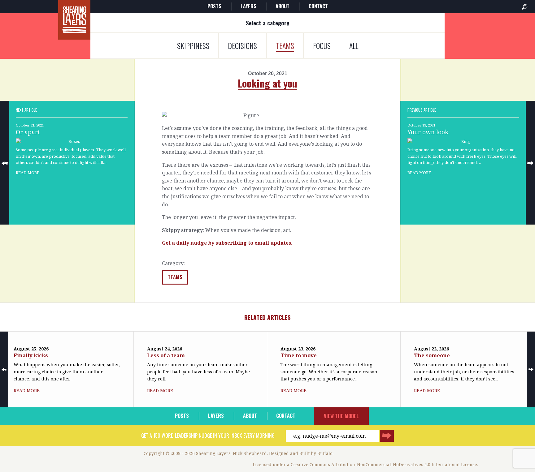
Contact (318, 6)
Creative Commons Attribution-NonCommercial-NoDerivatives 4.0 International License (384, 464)
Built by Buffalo (316, 453)
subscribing (231, 242)
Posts (214, 6)
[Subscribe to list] (387, 436)
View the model (341, 416)
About (282, 6)
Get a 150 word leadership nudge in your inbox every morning (208, 435)
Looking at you (267, 83)
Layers (248, 6)
